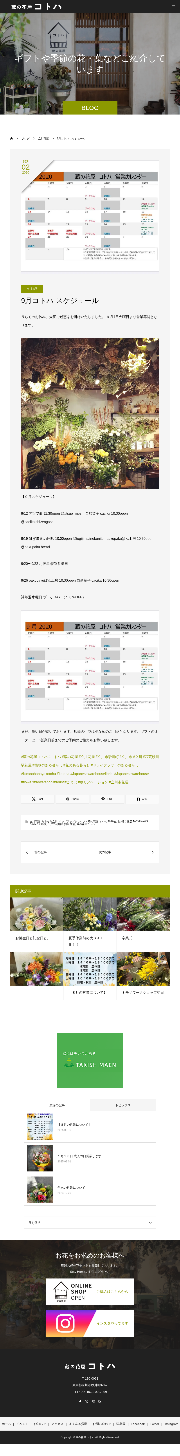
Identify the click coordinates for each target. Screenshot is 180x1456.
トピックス (123, 1105)
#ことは (71, 782)
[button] (90, 413)
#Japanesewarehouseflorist (91, 774)
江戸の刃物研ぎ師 (58, 824)
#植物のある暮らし (47, 765)
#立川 (137, 757)
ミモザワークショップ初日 (143, 992)
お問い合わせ (102, 1424)
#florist (58, 782)
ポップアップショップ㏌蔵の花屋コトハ (82, 821)
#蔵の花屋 (70, 757)
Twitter (154, 1424)
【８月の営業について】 (87, 992)
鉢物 (43, 824)
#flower (26, 782)
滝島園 (121, 1424)
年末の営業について (71, 1187)
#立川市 (126, 757)
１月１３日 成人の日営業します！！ (83, 1156)
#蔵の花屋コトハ (34, 757)
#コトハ (55, 757)
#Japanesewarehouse (131, 774)
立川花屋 (32, 288)
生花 (72, 824)
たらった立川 (50, 821)
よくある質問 (78, 1424)
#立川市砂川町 (107, 757)
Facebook (138, 1424)
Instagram (171, 1424)
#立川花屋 (87, 757)
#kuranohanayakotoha (38, 774)
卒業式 (127, 938)
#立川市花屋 (118, 782)
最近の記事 (57, 1105)
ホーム (6, 1424)
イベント (22, 1424)
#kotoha (63, 774)
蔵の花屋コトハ (86, 824)
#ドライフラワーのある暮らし (115, 765)
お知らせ (40, 1424)
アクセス (57, 1424)
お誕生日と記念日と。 (32, 938)
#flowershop (42, 782)
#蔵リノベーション (93, 782)
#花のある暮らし (76, 765)
